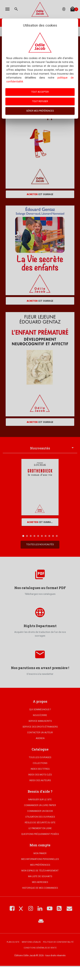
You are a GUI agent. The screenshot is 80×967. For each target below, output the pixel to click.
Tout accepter (40, 92)
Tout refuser (40, 101)
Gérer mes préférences (40, 111)
